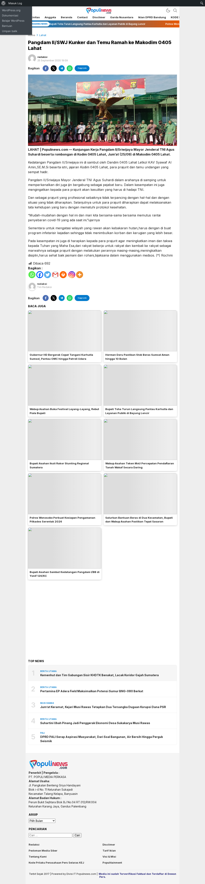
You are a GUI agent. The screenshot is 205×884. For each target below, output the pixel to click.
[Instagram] (71, 274)
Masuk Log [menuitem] (15, 3)
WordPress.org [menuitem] (11, 10)
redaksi (42, 57)
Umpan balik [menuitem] (9, 31)
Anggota (50, 17)
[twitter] (54, 68)
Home (31, 35)
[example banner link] (49, 768)
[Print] (63, 274)
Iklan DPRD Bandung (152, 17)
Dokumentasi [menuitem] (10, 15)
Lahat (42, 35)
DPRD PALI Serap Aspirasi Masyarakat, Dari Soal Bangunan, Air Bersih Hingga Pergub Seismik (101, 739)
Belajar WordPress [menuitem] (13, 20)
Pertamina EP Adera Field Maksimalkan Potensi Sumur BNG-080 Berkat (91, 691)
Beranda (66, 17)
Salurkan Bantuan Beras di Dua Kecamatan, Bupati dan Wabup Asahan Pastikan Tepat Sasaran (139, 519)
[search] (175, 10)
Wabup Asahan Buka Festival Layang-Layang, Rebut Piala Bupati (64, 411)
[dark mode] (168, 10)
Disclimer (98, 17)
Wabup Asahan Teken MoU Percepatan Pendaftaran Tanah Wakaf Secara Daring (139, 465)
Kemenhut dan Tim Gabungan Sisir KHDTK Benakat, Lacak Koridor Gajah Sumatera (99, 675)
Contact (82, 17)
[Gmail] (55, 274)
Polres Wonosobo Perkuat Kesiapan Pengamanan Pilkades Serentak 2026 (62, 519)
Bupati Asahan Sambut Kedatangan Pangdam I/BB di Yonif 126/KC (64, 574)
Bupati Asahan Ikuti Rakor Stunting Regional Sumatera (59, 465)
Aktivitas (34, 17)
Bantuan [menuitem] (7, 25)
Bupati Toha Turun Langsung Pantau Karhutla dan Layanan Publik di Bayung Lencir (139, 411)
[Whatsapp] (31, 274)
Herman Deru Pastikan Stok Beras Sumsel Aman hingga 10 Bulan (137, 356)
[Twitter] (47, 274)
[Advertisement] (102, 614)
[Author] (32, 58)
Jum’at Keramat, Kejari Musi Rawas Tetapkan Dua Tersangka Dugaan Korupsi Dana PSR (103, 707)
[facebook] (46, 68)
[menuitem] (3, 3)
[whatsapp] (70, 68)
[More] (79, 274)
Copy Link (82, 68)
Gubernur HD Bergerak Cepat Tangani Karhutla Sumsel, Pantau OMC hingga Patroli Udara (61, 356)
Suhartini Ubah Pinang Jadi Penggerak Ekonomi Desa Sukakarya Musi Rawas (95, 723)
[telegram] (62, 68)
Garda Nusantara (121, 17)
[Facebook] (39, 274)
